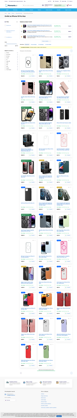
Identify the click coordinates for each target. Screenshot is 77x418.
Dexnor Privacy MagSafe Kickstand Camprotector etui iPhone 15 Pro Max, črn (27, 149)
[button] (46, 41)
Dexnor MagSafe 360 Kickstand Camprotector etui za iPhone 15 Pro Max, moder (45, 204)
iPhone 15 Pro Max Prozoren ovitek (64, 122)
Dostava (6, 1)
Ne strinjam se (52, 416)
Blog (24, 1)
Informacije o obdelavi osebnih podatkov (48, 407)
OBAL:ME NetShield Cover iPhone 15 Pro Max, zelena (46, 361)
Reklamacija (43, 397)
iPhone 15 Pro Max (19, 13)
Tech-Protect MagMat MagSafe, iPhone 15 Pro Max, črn (38, 30)
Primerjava (57, 1)
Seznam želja (64, 1)
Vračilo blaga (43, 399)
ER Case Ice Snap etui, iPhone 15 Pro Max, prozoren (27, 257)
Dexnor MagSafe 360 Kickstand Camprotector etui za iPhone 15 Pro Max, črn (45, 177)
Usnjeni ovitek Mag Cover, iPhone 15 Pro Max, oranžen (46, 309)
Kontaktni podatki (44, 405)
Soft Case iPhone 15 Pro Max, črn (27, 203)
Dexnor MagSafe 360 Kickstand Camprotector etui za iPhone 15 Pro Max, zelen (63, 204)
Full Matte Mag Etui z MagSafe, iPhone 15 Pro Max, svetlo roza (63, 149)
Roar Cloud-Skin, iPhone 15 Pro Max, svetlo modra (45, 257)
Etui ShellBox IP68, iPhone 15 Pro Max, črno (36, 35)
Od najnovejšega (48, 44)
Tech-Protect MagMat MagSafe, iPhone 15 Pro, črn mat (27, 231)
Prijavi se (70, 1)
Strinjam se (59, 416)
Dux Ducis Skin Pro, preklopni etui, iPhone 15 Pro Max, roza (63, 97)
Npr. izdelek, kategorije (29, 5)
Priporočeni (27, 44)
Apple (9, 13)
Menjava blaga (44, 401)
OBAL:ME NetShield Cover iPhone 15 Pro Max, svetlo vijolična (64, 335)
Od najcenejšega (34, 44)
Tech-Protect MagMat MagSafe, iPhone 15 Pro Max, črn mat (39, 25)
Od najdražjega (41, 44)
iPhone (13, 13)
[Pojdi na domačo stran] (11, 5)
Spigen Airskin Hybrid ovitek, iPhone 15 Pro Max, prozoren (27, 283)
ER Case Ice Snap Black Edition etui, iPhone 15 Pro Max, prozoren (28, 71)
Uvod (5, 13)
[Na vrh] (21, 373)
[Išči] (24, 5)
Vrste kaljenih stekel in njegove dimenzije (16, 1)
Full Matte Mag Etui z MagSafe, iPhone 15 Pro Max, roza (63, 257)
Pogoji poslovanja (44, 395)
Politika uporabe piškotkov (46, 403)
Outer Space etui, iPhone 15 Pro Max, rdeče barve (63, 283)
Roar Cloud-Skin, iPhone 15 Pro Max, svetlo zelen (63, 231)
